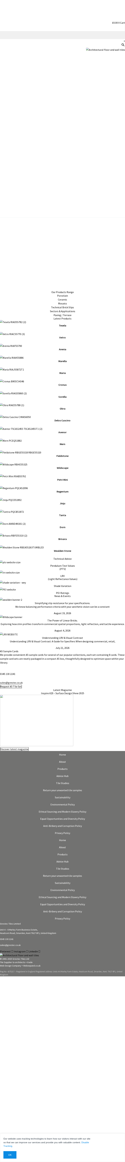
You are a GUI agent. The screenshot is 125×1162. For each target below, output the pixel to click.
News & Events (62, 596)
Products (62, 768)
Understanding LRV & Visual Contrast (62, 637)
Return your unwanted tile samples (62, 790)
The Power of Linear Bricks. (62, 620)
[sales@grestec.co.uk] (1, 678)
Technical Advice (62, 558)
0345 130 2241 (7, 674)
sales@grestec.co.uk (11, 682)
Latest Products (62, 318)
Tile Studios (62, 783)
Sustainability (115, 108)
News (120, 129)
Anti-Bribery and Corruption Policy (62, 825)
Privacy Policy (62, 833)
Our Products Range (62, 292)
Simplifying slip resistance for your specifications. (62, 603)
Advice (119, 88)
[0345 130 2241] (1, 669)
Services (118, 98)
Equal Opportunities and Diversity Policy (62, 818)
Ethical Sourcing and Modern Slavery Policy (62, 811)
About (62, 761)
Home (62, 754)
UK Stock (118, 119)
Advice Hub (62, 776)
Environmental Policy (62, 804)
